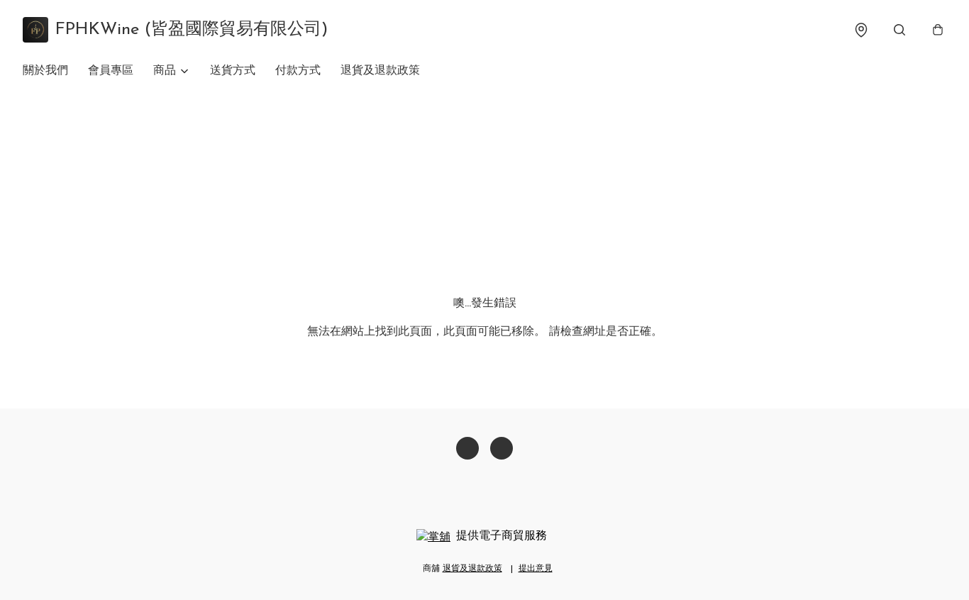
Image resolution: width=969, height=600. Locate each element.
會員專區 (110, 71)
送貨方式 (232, 71)
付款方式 (298, 71)
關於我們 (45, 71)
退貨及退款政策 (380, 71)
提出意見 (536, 569)
